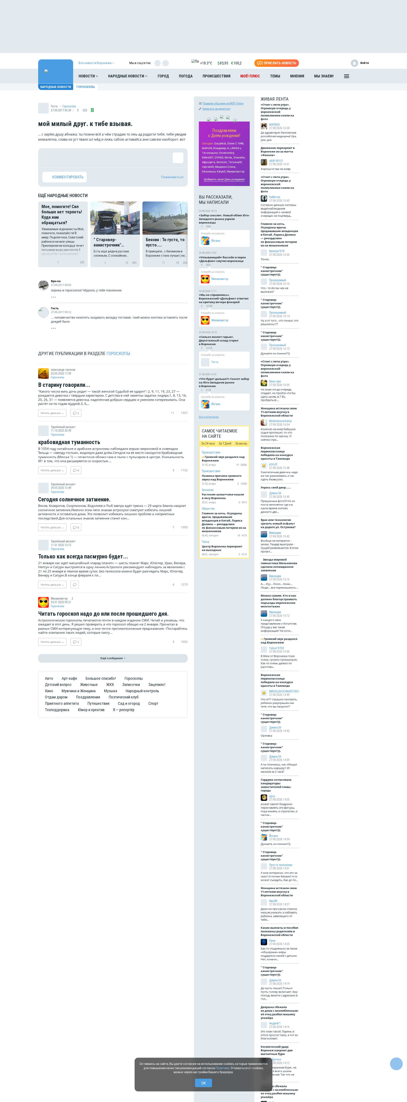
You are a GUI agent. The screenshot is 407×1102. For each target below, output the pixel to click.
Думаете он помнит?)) (275, 353)
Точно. (265, 259)
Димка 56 (275, 493)
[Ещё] (346, 77)
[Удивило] (89, 157)
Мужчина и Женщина (79, 690)
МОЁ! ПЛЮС (250, 76)
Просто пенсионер (280, 865)
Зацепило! (156, 684)
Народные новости (126, 76)
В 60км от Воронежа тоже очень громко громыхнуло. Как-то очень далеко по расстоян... (279, 661)
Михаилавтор (236, 171)
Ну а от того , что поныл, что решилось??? (279, 322)
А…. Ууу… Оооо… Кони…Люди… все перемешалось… (279, 585)
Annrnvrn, (222, 162)
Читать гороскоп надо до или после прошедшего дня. (103, 614)
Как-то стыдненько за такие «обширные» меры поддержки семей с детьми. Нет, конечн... (279, 954)
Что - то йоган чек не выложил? (274, 290)
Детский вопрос (58, 684)
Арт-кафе (69, 678)
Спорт (153, 703)
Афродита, (209, 162)
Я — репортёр (123, 709)
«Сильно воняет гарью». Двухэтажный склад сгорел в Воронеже (218, 340)
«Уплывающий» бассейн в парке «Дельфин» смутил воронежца (222, 259)
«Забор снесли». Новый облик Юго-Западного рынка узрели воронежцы (224, 218)
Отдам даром (56, 697)
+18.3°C (206, 63)
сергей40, (208, 166)
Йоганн (216, 240)
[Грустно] (103, 157)
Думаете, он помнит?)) (275, 844)
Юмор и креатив (91, 709)
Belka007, (208, 157)
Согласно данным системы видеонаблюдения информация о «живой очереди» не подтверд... (278, 210)
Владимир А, (221, 148)
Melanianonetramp (280, 421)
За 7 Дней (225, 443)
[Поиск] (361, 76)
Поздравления (88, 697)
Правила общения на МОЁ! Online (223, 103)
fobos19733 (276, 648)
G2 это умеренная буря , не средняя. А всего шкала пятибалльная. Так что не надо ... (278, 1073)
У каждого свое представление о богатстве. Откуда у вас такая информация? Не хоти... (279, 625)
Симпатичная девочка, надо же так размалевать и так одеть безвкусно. (279, 475)
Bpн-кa (56, 281)
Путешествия (98, 703)
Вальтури (275, 381)
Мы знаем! (324, 76)
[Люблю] (75, 157)
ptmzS (273, 464)
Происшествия (216, 76)
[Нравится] (47, 157)
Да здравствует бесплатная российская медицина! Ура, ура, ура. (279, 136)
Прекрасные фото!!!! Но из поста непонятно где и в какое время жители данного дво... (278, 506)
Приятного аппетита (62, 703)
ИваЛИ (273, 901)
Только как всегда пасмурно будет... (83, 557)
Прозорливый (277, 280)
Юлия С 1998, (235, 143)
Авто (49, 678)
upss (272, 796)
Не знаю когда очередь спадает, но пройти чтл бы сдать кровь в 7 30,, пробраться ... (278, 394)
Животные (89, 684)
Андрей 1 (275, 1023)
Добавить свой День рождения (224, 179)
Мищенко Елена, (225, 166)
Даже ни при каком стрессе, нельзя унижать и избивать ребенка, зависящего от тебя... (279, 914)
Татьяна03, (235, 162)
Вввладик (275, 532)
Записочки (131, 684)
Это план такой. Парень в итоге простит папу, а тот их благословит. (279, 1034)
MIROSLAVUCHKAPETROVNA (286, 691)
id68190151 (276, 160)
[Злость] (116, 157)
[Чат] (396, 1063)
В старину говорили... (64, 385)
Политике (222, 1068)
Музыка (110, 690)
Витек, (229, 157)
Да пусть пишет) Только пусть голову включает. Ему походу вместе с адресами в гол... (279, 993)
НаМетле (274, 197)
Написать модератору (216, 108)
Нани (272, 940)
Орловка (266, 735)
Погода (186, 76)
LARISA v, (235, 148)
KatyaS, (221, 171)
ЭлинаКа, (239, 157)
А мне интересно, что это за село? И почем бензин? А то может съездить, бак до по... (279, 876)
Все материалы (209, 417)
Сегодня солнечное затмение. (74, 499)
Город (163, 76)
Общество (208, 508)
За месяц (241, 443)
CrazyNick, (220, 143)
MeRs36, (207, 148)
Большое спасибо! (101, 678)
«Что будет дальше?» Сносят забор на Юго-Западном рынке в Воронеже (224, 382)
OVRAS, (219, 157)
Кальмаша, (209, 171)
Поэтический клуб (123, 697)
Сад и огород (129, 703)
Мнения (297, 76)
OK (203, 1083)
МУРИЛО (274, 124)
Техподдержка (57, 709)
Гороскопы (86, 87)
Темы (275, 76)
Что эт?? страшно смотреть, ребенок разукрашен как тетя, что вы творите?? (279, 702)
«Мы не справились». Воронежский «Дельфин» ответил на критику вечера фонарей (223, 298)
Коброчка (275, 1059)
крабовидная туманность (69, 442)
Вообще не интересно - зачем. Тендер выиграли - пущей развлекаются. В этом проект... (279, 546)
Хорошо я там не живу (276, 169)
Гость (55, 308)
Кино (49, 690)
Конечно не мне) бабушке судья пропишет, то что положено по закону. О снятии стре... (278, 434)
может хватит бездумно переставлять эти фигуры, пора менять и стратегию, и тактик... (279, 809)
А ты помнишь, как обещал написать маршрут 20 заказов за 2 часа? (279, 767)
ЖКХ (110, 684)
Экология (207, 490)
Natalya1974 (276, 251)
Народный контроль (142, 690)
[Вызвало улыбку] (61, 157)
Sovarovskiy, (226, 152)
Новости (87, 76)
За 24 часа (208, 443)
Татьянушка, (210, 152)
